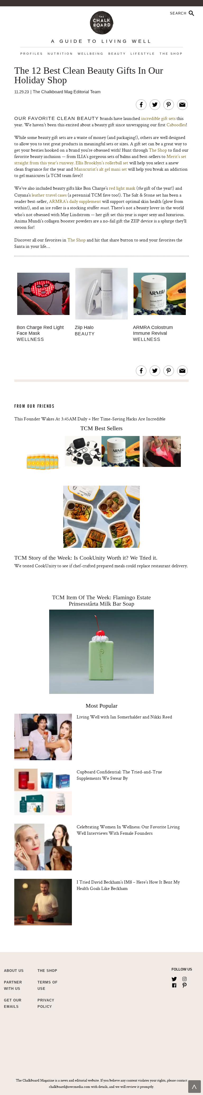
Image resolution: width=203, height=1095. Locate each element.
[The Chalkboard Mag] (101, 21)
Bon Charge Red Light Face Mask (40, 330)
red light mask (122, 188)
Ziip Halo (84, 327)
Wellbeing (91, 53)
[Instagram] (184, 978)
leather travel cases (49, 195)
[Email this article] (182, 105)
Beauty (117, 53)
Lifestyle (143, 53)
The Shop (171, 53)
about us (14, 971)
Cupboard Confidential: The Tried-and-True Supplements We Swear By (119, 775)
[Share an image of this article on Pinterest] (169, 105)
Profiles (31, 53)
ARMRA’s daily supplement (75, 201)
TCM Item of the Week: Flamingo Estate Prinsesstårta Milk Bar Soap (101, 600)
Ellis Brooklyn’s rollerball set (102, 163)
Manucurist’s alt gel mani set (100, 169)
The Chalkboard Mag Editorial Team (66, 92)
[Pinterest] (184, 984)
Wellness (30, 339)
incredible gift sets (158, 118)
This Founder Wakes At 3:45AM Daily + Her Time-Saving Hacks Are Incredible (89, 419)
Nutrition (60, 53)
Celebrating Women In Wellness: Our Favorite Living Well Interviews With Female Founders (128, 830)
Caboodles (176, 125)
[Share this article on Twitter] (155, 105)
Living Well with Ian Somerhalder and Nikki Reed (124, 717)
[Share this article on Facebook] (141, 105)
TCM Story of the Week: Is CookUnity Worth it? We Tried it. (86, 557)
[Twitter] (174, 978)
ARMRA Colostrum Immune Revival (153, 330)
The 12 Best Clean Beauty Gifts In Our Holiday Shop (88, 75)
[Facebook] (174, 984)
